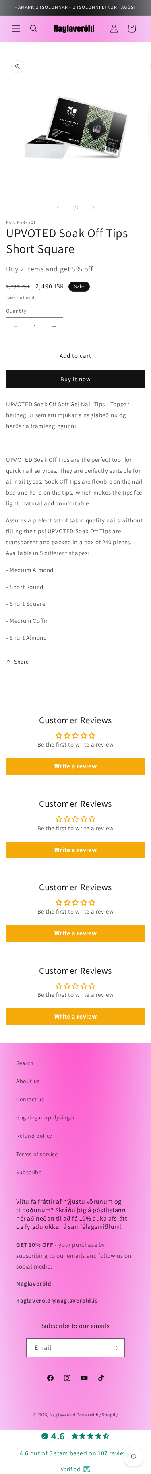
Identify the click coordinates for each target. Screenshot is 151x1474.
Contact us (30, 1099)
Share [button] (21, 661)
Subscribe (28, 1172)
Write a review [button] (75, 766)
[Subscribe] (115, 1347)
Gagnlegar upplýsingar (45, 1117)
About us (28, 1081)
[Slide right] (93, 207)
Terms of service (37, 1154)
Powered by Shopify (97, 1415)
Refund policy (34, 1135)
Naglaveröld (63, 1415)
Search (25, 1063)
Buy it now (75, 379)
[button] (16, 29)
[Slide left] (58, 207)
